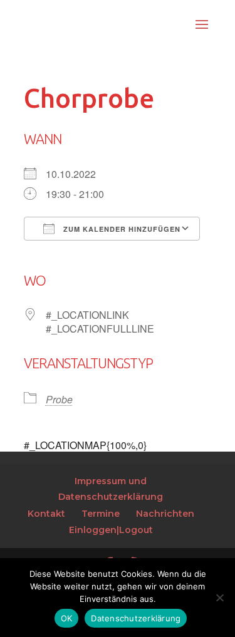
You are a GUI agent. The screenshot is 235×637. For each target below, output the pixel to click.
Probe (59, 399)
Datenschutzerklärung (135, 618)
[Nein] (219, 597)
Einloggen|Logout (111, 530)
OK (67, 618)
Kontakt (46, 513)
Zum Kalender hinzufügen (120, 229)
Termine (100, 513)
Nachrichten (165, 513)
